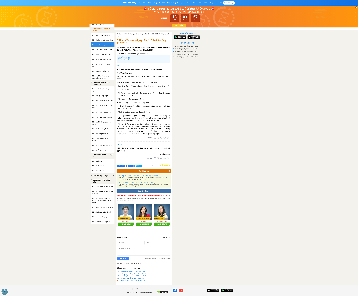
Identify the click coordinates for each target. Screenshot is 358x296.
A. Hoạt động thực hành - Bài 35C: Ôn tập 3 (132, 280)
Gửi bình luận (123, 258)
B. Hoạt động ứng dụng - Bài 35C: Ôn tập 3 (187, 57)
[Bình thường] (161, 137)
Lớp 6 (182, 3)
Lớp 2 (206, 3)
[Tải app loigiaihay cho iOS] (193, 37)
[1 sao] (160, 165)
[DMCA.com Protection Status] (162, 293)
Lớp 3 (200, 3)
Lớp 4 (194, 3)
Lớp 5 (188, 3)
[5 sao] (169, 165)
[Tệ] (158, 137)
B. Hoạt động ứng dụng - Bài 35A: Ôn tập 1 (132, 278)
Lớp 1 (212, 3)
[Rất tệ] (155, 137)
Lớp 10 (157, 3)
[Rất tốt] (168, 137)
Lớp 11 (151, 3)
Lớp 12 (144, 3)
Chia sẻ (130, 166)
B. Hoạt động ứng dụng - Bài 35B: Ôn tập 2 (132, 274)
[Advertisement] (187, 88)
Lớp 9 (163, 3)
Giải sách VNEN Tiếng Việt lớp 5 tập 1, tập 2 (134, 34)
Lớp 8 (169, 3)
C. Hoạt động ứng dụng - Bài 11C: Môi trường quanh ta (141, 41)
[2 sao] (162, 165)
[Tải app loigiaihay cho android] (179, 37)
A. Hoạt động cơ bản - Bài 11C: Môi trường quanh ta (137, 182)
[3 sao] (165, 165)
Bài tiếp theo (144, 171)
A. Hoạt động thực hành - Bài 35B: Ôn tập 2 (132, 272)
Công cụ (219, 3)
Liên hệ (128, 289)
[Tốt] (164, 137)
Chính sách (138, 289)
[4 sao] (167, 165)
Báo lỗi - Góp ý (144, 191)
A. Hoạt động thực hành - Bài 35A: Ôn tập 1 (132, 276)
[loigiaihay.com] (131, 3)
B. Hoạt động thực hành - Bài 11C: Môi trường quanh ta (138, 176)
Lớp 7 (175, 3)
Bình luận (122, 166)
